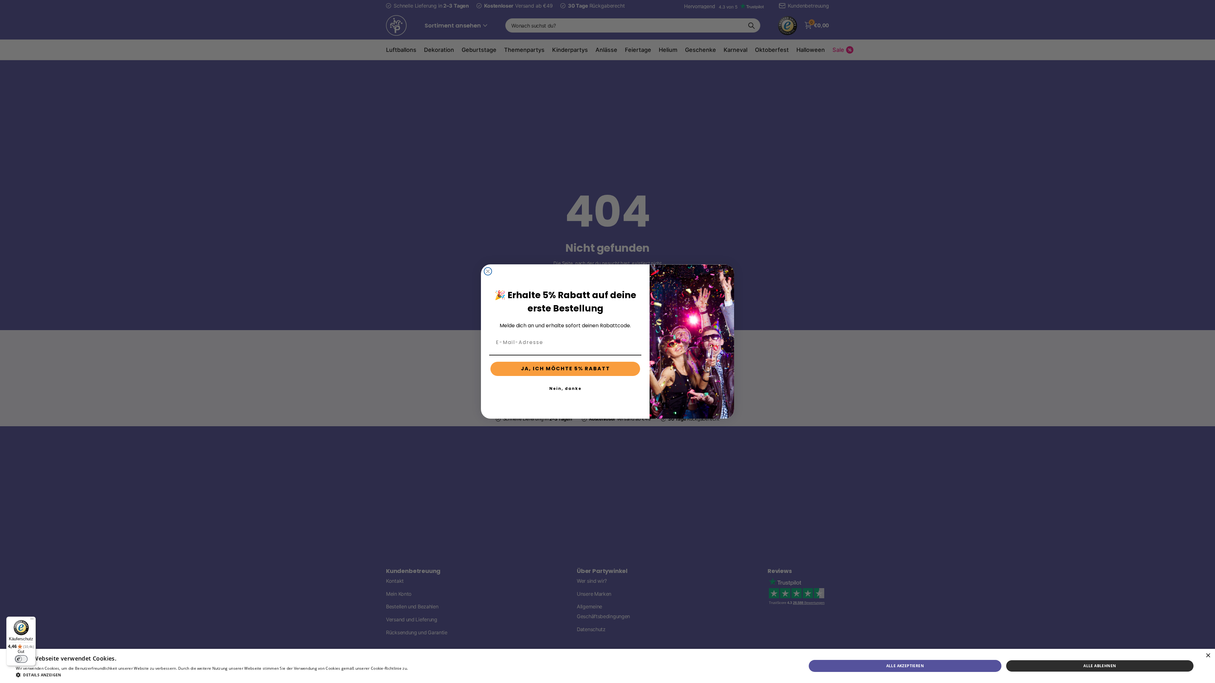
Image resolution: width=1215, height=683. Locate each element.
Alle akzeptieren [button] (905, 665)
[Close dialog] (488, 271)
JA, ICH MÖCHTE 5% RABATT (565, 368)
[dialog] (607, 666)
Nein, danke (565, 388)
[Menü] (32, 620)
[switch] (21, 659)
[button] (233, 675)
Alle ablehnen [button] (1099, 665)
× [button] (1208, 655)
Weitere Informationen (430, 668)
